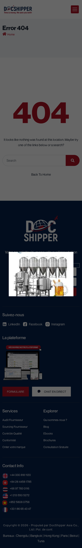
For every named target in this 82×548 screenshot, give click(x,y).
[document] (41, 274)
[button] (65, 257)
